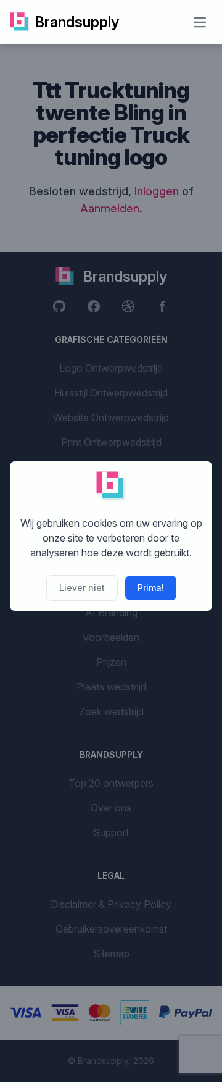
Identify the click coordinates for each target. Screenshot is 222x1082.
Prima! (151, 587)
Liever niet (82, 587)
